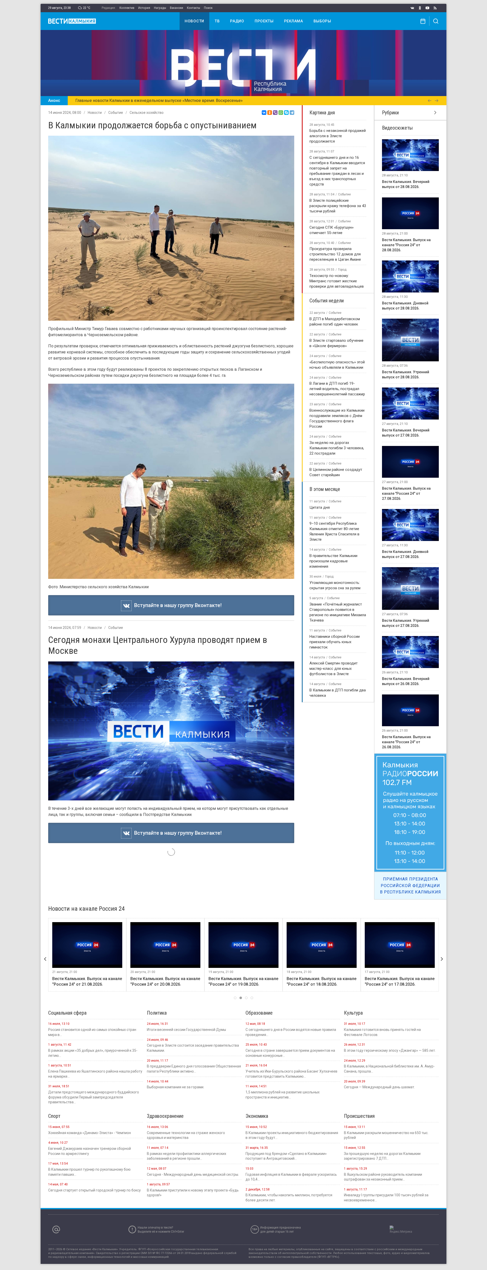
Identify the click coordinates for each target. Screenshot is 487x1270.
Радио (237, 21)
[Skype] (286, 112)
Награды (160, 8)
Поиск (208, 8)
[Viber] (275, 112)
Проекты (264, 21)
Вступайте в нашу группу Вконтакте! (177, 605)
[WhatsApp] (281, 112)
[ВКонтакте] (264, 112)
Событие (115, 113)
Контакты (193, 8)
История (144, 8)
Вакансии (176, 8)
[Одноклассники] (269, 112)
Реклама (293, 21)
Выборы (322, 21)
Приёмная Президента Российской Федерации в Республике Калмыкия (410, 885)
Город (342, 269)
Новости (194, 21)
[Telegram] (292, 112)
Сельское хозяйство (147, 113)
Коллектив (126, 8)
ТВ (217, 21)
